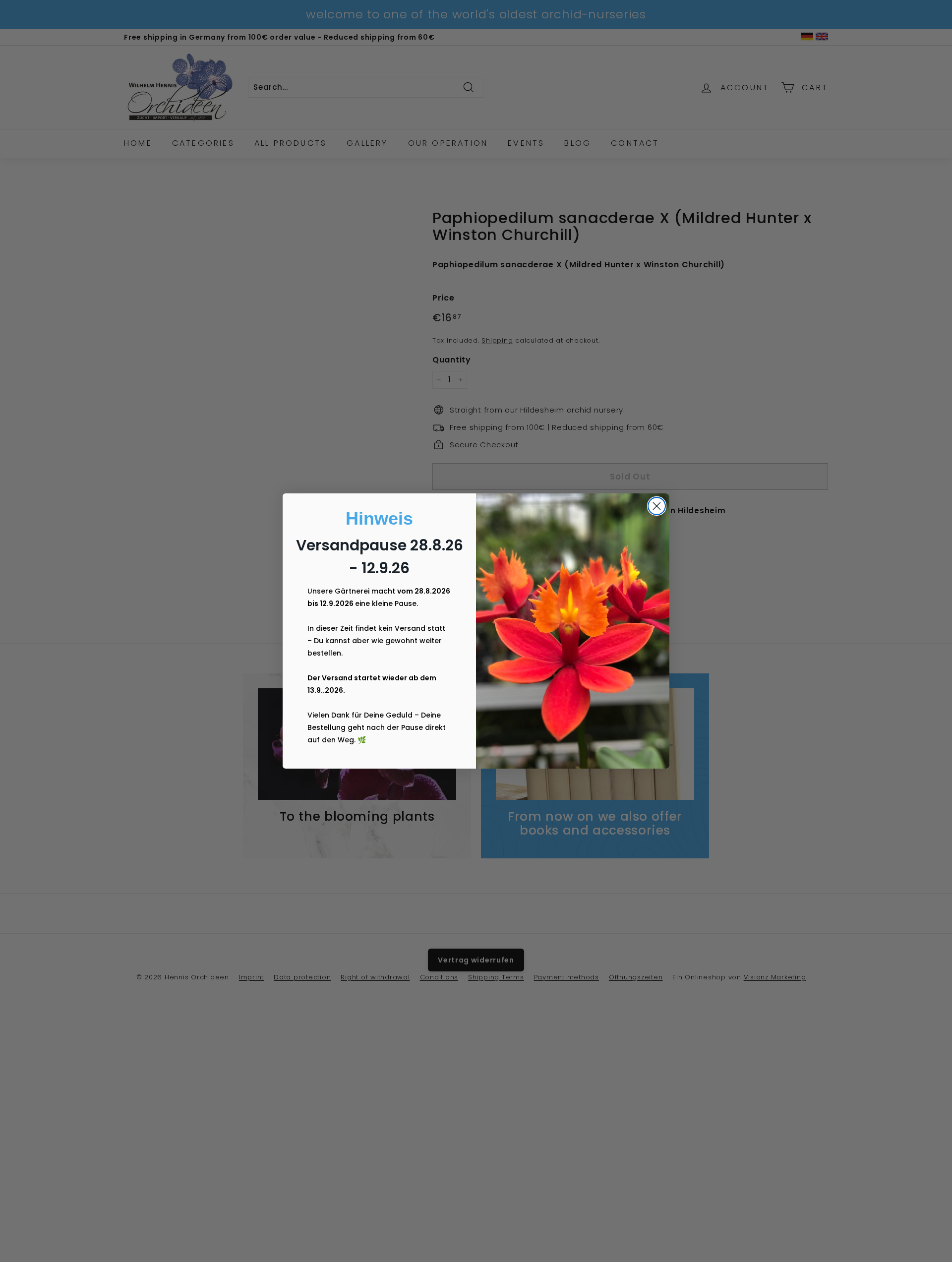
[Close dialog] (656, 506)
